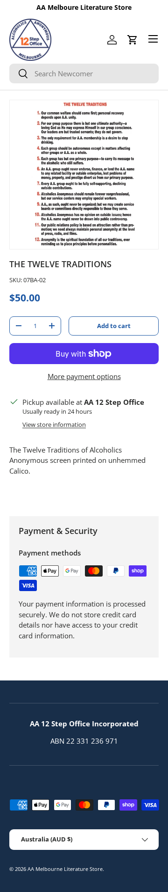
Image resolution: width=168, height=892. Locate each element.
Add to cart (114, 326)
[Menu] (153, 39)
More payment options (84, 376)
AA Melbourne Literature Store (65, 868)
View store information (54, 424)
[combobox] (84, 73)
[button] (132, 39)
